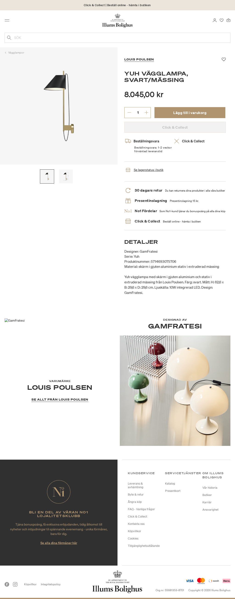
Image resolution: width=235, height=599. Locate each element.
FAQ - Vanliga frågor (141, 509)
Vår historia (209, 488)
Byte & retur (136, 494)
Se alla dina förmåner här (58, 543)
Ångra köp (135, 502)
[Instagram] (15, 584)
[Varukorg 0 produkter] (228, 20)
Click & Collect (137, 516)
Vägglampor (16, 52)
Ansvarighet (210, 510)
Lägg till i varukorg (190, 112)
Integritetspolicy (51, 584)
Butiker (207, 495)
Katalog (170, 483)
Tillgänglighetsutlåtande (144, 546)
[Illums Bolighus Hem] (117, 20)
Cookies (133, 538)
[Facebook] (7, 584)
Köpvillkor (134, 531)
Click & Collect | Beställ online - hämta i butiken (117, 5)
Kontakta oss (136, 524)
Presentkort (172, 491)
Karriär (207, 502)
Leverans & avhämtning (135, 485)
